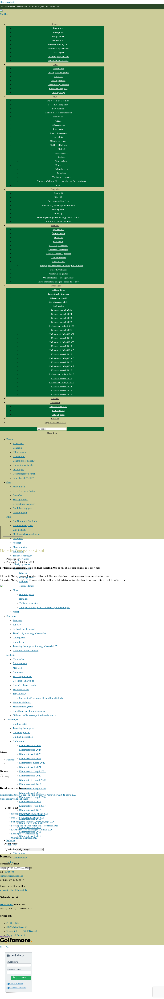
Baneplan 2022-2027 (23, 478)
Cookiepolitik (12, 923)
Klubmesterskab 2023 (30, 754)
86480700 (9, 872)
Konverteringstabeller (23, 465)
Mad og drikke (20, 499)
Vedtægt (17, 542)
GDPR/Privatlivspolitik (17, 927)
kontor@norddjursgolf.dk (11, 876)
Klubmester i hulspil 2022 (32, 762)
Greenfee (17, 495)
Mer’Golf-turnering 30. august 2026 (27, 818)
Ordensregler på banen (24, 473)
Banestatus (18, 443)
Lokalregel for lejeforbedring (24, 834)
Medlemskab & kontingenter (27, 534)
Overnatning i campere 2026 (24, 838)
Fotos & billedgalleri (23, 525)
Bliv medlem (19, 529)
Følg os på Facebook (15, 935)
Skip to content (7, 2)
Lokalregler (18, 469)
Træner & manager (22, 555)
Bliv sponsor (19, 853)
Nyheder (10, 840)
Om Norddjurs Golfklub (25, 521)
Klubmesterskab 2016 (30, 810)
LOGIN (23, 978)
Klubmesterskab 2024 (30, 749)
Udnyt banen (19, 452)
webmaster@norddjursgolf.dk (13, 890)
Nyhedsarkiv (10, 849)
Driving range (20, 512)
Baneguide (18, 448)
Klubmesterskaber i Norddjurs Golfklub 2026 (31, 830)
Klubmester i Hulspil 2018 (32, 797)
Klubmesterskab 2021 (30, 767)
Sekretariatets (6, 904)
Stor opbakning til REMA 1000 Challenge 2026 (32, 822)
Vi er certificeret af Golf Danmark (21, 931)
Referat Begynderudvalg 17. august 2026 (29, 814)
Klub (8, 517)
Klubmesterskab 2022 (30, 758)
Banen (9, 439)
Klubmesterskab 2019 (30, 784)
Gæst (8, 482)
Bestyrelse (18, 538)
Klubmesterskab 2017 (30, 801)
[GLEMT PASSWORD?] (8, 988)
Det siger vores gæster (24, 491)
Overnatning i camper (24, 504)
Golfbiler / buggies (22, 508)
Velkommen (19, 486)
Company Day (20, 857)
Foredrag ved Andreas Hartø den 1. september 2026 (34, 826)
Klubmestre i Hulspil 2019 (32, 788)
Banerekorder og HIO (24, 460)
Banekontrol (19, 456)
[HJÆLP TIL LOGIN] (8, 984)
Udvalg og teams (21, 564)
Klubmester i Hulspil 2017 (32, 806)
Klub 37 (23, 573)
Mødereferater (20, 547)
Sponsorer (11, 844)
